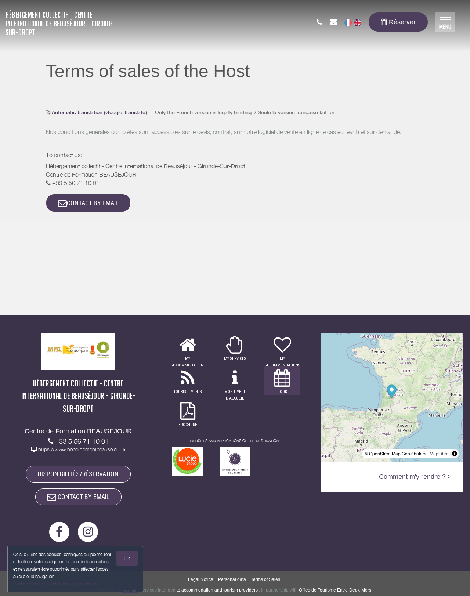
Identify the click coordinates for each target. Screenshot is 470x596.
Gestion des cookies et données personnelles (55, 583)
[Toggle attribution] (454, 453)
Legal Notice (200, 579)
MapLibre (439, 453)
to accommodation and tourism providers (217, 590)
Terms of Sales (265, 579)
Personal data (232, 579)
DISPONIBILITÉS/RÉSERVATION (78, 474)
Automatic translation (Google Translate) (99, 112)
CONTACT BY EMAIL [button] (93, 203)
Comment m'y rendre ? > (415, 476)
